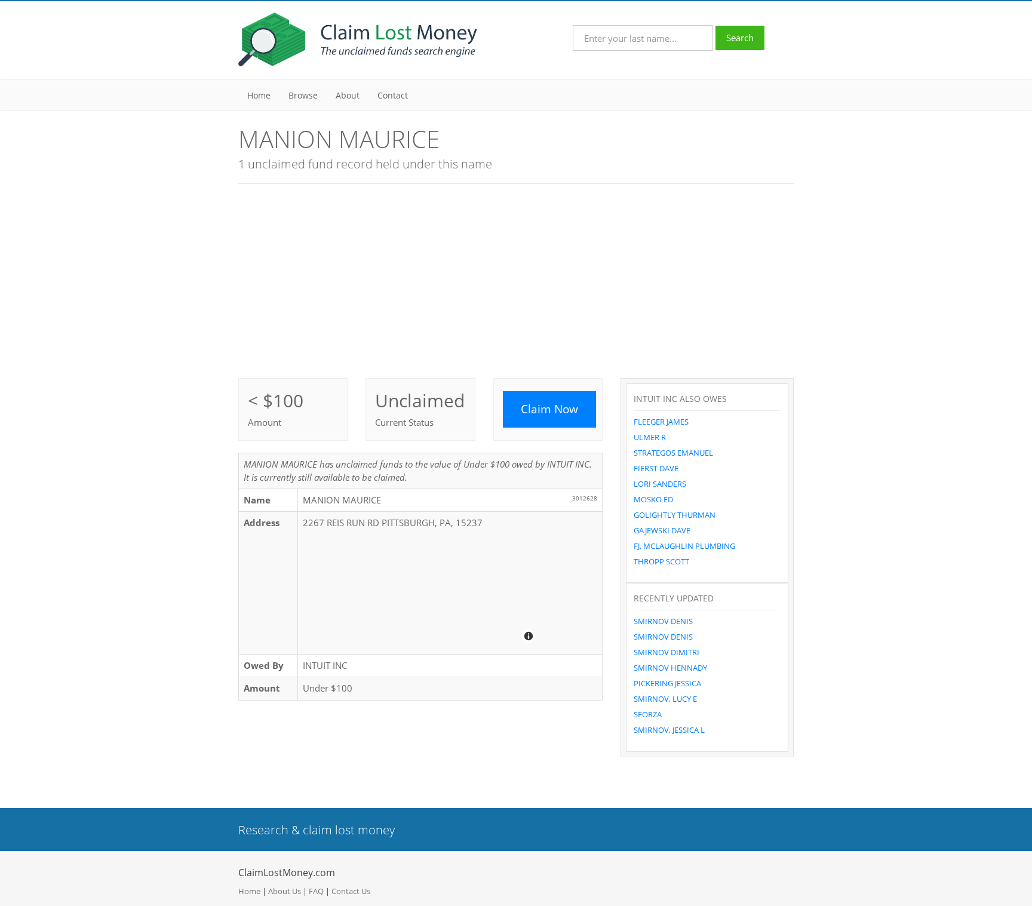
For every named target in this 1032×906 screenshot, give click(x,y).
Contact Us (350, 891)
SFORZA (648, 714)
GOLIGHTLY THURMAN (674, 514)
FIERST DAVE (656, 468)
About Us (284, 891)
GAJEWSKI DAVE (662, 530)
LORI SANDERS (660, 483)
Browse (303, 95)
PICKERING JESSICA (667, 683)
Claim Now (549, 409)
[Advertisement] (516, 279)
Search (740, 38)
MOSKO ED (653, 499)
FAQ (316, 891)
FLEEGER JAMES (661, 421)
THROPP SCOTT (661, 561)
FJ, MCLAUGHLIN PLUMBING (684, 545)
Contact (392, 95)
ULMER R (650, 437)
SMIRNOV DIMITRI (666, 652)
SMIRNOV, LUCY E (665, 698)
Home (259, 95)
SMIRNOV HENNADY (670, 667)
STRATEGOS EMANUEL (673, 452)
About (348, 95)
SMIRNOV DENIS (663, 621)
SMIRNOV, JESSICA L (669, 729)
